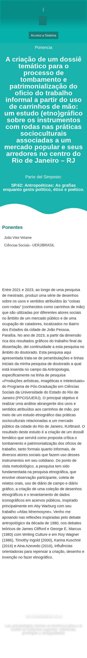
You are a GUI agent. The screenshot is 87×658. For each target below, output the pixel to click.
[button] (43, 20)
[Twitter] (56, 597)
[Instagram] (43, 597)
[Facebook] (30, 597)
